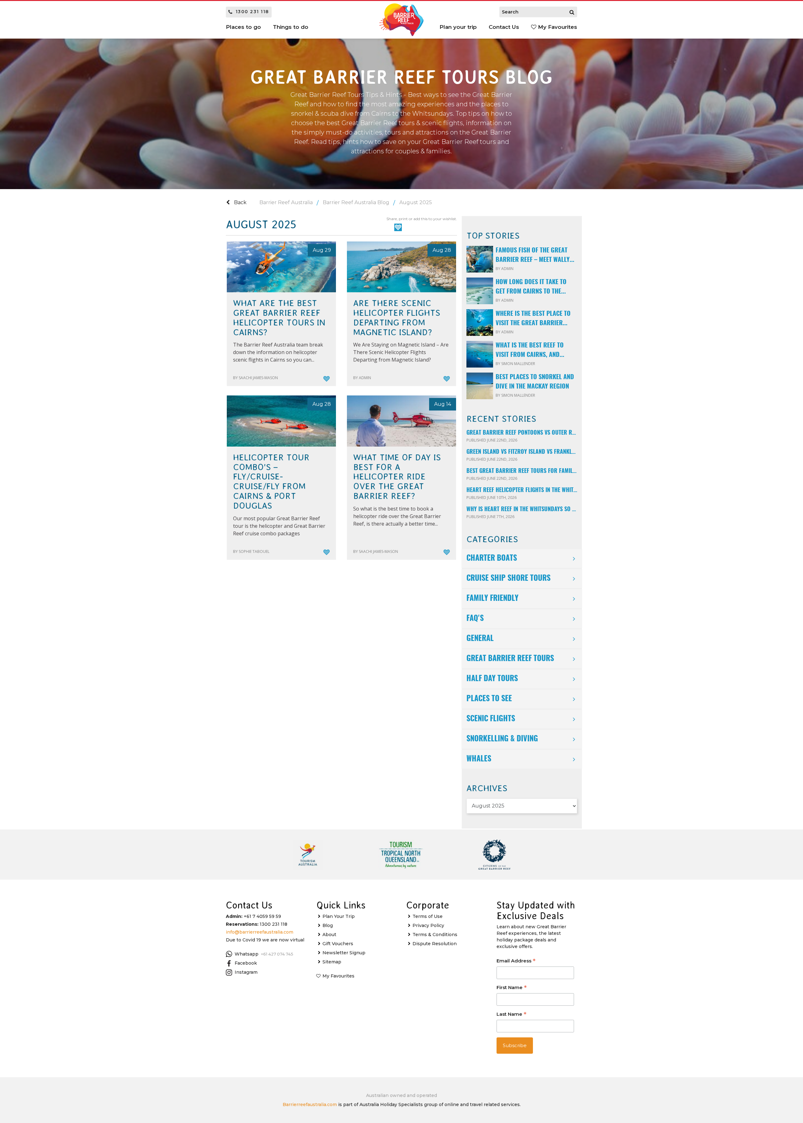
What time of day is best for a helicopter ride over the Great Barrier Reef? (397, 477)
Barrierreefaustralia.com (310, 1104)
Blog (327, 925)
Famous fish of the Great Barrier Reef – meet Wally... (535, 255)
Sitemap (331, 962)
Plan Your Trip (338, 916)
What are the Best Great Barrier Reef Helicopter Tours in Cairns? (279, 318)
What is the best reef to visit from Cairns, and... (530, 350)
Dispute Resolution (434, 943)
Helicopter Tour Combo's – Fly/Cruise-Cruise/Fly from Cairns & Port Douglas (271, 482)
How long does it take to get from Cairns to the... (531, 287)
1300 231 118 (252, 11)
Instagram (246, 972)
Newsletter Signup (343, 953)
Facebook (246, 963)
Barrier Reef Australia (286, 202)
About (329, 934)
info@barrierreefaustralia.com (259, 932)
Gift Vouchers (337, 943)
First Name (512, 988)
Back (240, 202)
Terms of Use (427, 916)
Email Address (516, 961)
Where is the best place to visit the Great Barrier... (533, 318)
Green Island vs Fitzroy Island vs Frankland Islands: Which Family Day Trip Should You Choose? (521, 452)
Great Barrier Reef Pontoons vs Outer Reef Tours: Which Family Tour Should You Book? (521, 433)
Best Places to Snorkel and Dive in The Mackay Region (535, 382)
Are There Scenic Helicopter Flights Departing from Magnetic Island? (396, 318)
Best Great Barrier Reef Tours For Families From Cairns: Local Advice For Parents (521, 471)
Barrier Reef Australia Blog (356, 202)
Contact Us (504, 27)
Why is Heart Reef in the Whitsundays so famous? (521, 509)
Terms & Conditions (434, 934)
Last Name (511, 1014)
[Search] (571, 12)
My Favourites (556, 27)
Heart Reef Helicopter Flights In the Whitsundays (521, 490)
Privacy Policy (428, 925)
